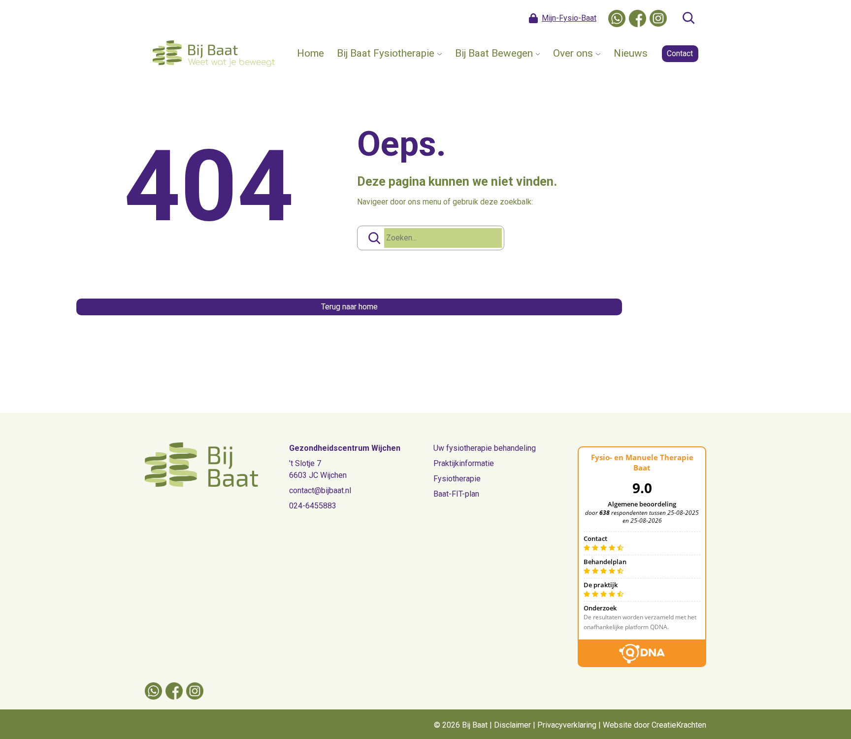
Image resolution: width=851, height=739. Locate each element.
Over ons (573, 53)
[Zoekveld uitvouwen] (688, 18)
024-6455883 (312, 505)
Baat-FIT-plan (456, 494)
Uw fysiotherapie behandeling (484, 448)
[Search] (374, 238)
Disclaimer (512, 725)
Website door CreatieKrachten (654, 725)
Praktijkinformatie (463, 463)
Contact (680, 53)
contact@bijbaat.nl (320, 490)
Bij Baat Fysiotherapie (385, 53)
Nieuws (631, 53)
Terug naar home (349, 306)
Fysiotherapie (457, 478)
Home (310, 53)
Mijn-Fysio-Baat (569, 18)
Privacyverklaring (566, 725)
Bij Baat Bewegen (494, 53)
